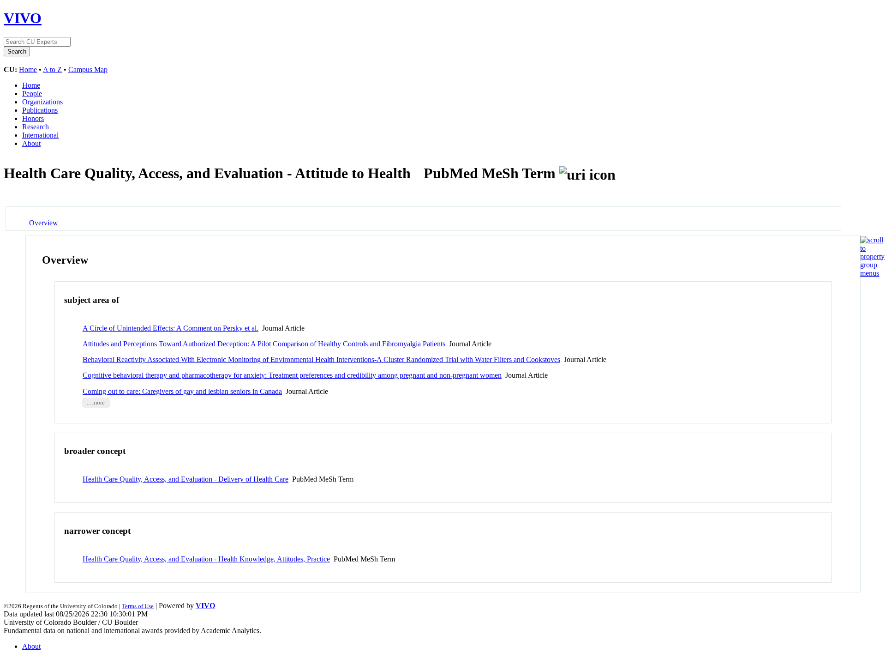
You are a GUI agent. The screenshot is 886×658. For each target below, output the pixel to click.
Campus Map (88, 69)
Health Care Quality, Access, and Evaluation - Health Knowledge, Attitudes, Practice (206, 559)
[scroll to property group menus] (872, 273)
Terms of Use (138, 606)
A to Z (52, 69)
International (40, 135)
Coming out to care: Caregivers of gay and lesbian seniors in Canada (182, 391)
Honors (33, 118)
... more (96, 402)
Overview (43, 223)
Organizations (42, 102)
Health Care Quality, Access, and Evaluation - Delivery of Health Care (185, 479)
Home (28, 69)
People (32, 93)
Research (35, 127)
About (31, 143)
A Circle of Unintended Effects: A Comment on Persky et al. (170, 328)
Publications (40, 110)
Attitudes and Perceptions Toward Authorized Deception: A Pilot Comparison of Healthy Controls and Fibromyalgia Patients (264, 344)
